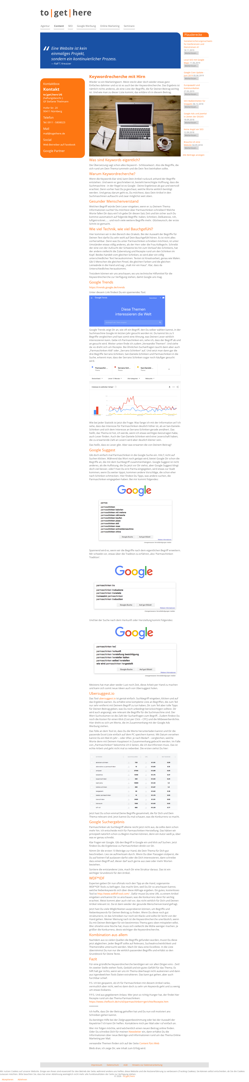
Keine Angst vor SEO (193, 129)
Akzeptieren (7, 1079)
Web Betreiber (51, 144)
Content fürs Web (149, 1043)
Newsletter (135, 1031)
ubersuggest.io (107, 698)
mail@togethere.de (54, 133)
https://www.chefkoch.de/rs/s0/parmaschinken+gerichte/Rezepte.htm (128, 1001)
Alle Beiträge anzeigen (193, 155)
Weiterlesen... (191, 53)
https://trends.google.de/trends (107, 287)
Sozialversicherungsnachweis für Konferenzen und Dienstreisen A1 (198, 44)
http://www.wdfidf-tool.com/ (113, 893)
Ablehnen (22, 1079)
